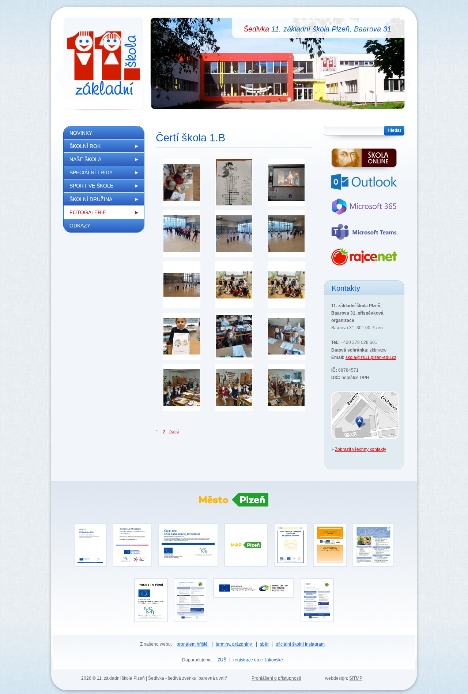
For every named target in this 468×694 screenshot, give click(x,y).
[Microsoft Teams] (364, 235)
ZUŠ (222, 660)
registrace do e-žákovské (258, 660)
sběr (264, 644)
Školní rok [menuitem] (85, 146)
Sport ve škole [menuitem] (91, 186)
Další (174, 432)
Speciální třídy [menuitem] (91, 172)
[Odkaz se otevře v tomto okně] (317, 618)
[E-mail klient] (364, 186)
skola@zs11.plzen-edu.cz (371, 357)
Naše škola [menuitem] (85, 159)
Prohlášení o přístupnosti (276, 678)
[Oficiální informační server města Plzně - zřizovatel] (234, 508)
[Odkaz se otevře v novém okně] (253, 594)
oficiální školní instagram (300, 644)
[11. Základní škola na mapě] (365, 443)
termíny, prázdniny (234, 644)
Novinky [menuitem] (80, 133)
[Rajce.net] (364, 260)
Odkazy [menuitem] (79, 226)
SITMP (355, 678)
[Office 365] (364, 210)
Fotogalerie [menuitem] (87, 212)
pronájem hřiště (193, 644)
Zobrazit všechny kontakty (360, 449)
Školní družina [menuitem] (90, 199)
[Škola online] (364, 161)
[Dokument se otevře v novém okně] (290, 563)
